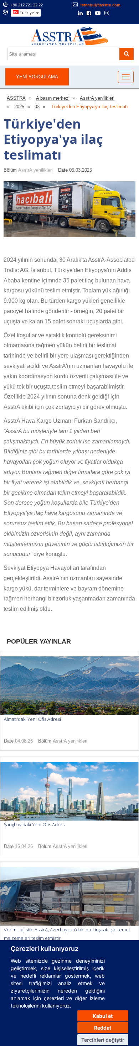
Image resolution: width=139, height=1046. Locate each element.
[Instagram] (106, 13)
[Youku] (125, 13)
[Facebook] (89, 13)
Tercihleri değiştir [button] (102, 1040)
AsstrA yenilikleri (35, 170)
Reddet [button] (102, 1028)
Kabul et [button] (103, 1016)
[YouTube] (98, 13)
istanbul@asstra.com (100, 5)
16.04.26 (24, 846)
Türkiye (27, 13)
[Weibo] (116, 13)
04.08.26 (24, 741)
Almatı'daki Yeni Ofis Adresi (32, 719)
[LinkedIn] (80, 13)
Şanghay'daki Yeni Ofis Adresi (35, 824)
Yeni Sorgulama (37, 76)
